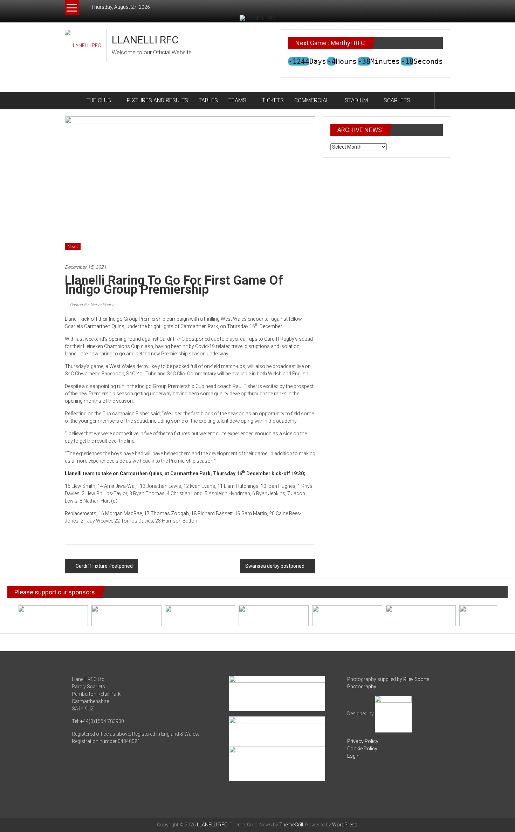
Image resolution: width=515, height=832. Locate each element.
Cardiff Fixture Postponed (104, 566)
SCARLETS (397, 100)
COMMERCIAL (311, 100)
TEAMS (237, 100)
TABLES (208, 100)
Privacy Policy (362, 741)
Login (353, 756)
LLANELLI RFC (145, 40)
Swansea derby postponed (274, 566)
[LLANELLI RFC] (73, 100)
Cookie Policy (362, 748)
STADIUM (356, 100)
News (73, 246)
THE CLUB (99, 100)
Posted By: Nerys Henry (91, 304)
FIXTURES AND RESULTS (157, 100)
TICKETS (273, 100)
